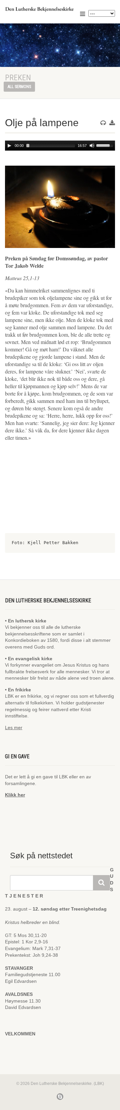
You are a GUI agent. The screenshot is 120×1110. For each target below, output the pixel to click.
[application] (60, 146)
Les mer (13, 727)
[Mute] (92, 145)
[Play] (9, 145)
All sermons (19, 86)
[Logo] (40, 9)
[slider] (105, 145)
